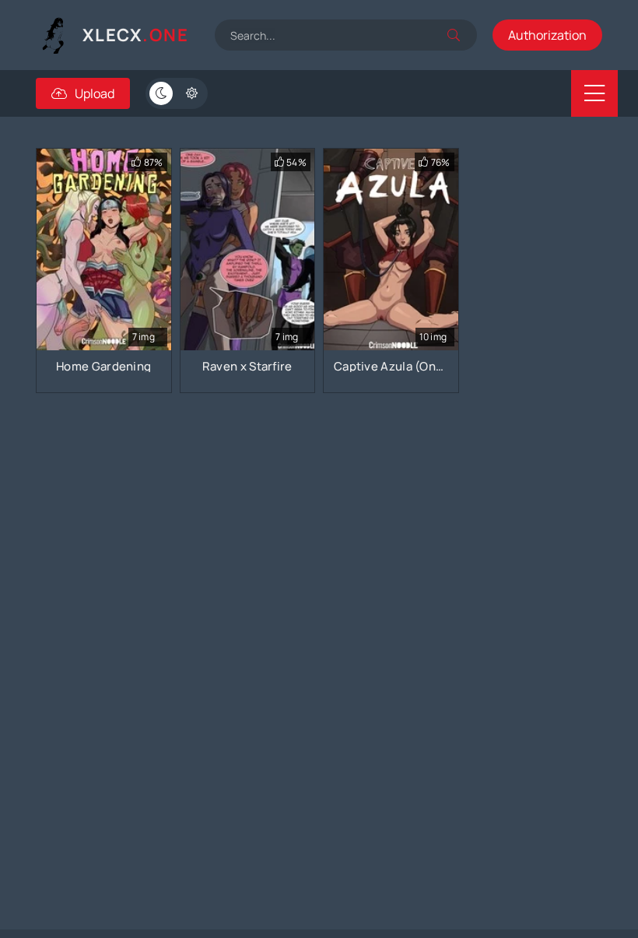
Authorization (547, 35)
